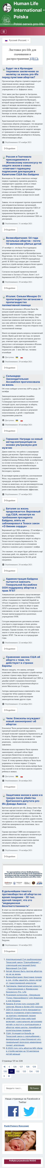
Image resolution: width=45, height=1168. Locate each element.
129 (34, 1066)
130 (5, 1071)
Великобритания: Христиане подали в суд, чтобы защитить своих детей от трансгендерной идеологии (24, 980)
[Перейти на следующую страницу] (4, 1076)
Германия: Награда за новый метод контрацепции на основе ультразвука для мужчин (22, 443)
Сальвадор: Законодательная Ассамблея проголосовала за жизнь (21, 380)
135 (37, 1071)
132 (18, 1071)
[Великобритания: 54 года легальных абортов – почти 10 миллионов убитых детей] (4, 238)
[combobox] (16, 1088)
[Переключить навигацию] (3, 32)
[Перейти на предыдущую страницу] (9, 1066)
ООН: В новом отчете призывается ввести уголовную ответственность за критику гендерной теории (24, 1012)
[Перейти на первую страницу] (4, 1066)
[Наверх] (40, 1161)
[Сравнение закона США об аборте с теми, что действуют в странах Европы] (4, 657)
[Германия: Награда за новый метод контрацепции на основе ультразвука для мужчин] (4, 439)
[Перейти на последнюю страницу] (9, 1076)
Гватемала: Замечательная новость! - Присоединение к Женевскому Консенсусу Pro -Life (24, 989)
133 (24, 1071)
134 (30, 1071)
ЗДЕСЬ (34, 58)
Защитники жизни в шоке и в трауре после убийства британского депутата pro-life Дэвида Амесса (22, 799)
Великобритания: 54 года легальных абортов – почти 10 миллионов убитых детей (23, 240)
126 (14, 1066)
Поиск (35, 1088)
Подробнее (10, 148)
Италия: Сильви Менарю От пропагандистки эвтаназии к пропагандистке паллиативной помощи (22, 301)
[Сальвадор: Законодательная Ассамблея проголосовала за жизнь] (4, 376)
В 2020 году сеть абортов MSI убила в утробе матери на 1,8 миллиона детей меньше (24, 1051)
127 (21, 1066)
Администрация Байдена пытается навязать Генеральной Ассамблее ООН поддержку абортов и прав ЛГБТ (20, 584)
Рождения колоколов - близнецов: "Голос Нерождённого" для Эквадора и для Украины (24, 998)
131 (11, 1071)
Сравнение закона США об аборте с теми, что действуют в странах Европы (21, 661)
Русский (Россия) (17, 40)
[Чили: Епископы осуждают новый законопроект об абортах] (4, 718)
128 (27, 1066)
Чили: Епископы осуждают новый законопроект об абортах (23, 721)
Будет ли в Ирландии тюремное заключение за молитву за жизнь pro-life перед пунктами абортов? (20, 73)
